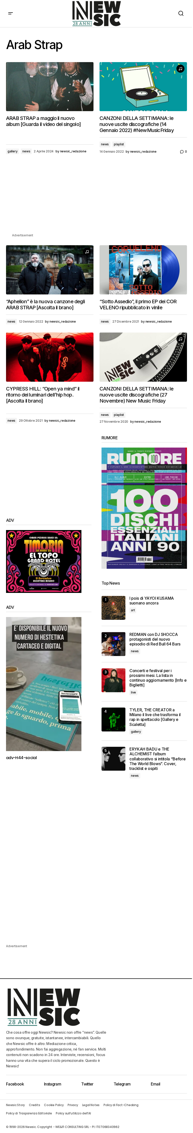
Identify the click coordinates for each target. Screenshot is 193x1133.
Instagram (52, 1083)
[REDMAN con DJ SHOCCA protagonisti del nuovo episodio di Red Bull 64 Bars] (113, 644)
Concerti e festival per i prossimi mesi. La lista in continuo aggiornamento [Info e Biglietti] (157, 678)
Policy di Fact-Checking (121, 1105)
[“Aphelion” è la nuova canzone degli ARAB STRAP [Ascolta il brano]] (49, 269)
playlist (119, 144)
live (133, 692)
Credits (34, 1105)
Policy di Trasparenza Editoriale (29, 1113)
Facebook (15, 1083)
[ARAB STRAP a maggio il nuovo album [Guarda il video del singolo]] (49, 86)
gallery (12, 151)
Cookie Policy (54, 1105)
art (133, 610)
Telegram (122, 1083)
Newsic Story (15, 1105)
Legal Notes (91, 1105)
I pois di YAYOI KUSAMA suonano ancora (151, 600)
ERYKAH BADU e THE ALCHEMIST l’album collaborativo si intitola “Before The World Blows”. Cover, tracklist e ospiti (157, 759)
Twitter (87, 1083)
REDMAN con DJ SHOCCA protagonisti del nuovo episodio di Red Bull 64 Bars (154, 639)
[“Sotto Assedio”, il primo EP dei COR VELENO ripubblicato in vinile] (143, 269)
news (26, 151)
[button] (11, 13)
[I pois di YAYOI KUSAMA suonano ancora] (113, 608)
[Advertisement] (96, 197)
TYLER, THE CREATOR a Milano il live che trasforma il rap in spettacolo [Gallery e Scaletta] (155, 717)
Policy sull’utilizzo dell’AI (73, 1113)
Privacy (73, 1105)
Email (155, 1083)
